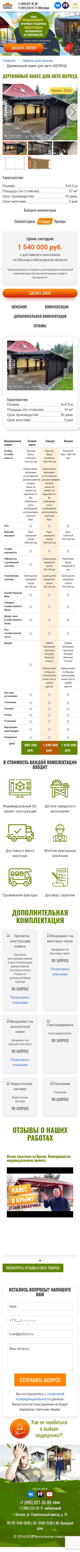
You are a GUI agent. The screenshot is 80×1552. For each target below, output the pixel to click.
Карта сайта (40, 1488)
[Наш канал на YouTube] (49, 1496)
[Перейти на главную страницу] (7, 6)
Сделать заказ (40, 293)
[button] (75, 5)
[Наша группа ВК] (58, 7)
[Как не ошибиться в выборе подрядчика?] (40, 1452)
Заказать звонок (23, 48)
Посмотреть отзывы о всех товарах (33, 1267)
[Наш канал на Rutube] (65, 7)
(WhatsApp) (33, 8)
